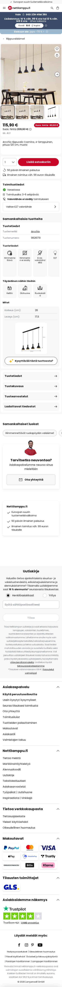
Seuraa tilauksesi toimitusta (20, 706)
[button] (8, 112)
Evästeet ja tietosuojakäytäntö (42, 956)
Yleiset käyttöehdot (15, 822)
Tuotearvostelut (16, 396)
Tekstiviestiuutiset (14, 781)
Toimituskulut (11, 717)
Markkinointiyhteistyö (16, 764)
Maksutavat (10, 728)
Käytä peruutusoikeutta (20, 694)
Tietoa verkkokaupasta (23, 809)
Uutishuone (25, 792)
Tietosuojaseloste (14, 816)
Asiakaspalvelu (16, 687)
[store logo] (21, 8)
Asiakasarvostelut (14, 787)
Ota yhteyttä (11, 711)
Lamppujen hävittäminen (45, 961)
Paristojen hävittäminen (18, 961)
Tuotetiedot (13, 376)
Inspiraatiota (11, 798)
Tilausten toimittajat (21, 878)
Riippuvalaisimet (15, 38)
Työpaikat (9, 792)
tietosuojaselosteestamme (30, 666)
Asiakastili (9, 734)
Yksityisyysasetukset (17, 951)
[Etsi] (52, 8)
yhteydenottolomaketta (22, 662)
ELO (29, 25)
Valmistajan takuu (14, 740)
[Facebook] (21, 945)
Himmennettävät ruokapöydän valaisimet (29, 433)
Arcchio (35, 231)
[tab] (31, 713)
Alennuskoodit (12, 769)
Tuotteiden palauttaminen (20, 723)
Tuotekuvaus (14, 386)
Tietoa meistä (12, 758)
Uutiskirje (8, 775)
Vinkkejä (26, 798)
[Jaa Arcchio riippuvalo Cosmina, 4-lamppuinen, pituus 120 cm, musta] (57, 55)
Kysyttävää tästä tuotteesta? (34, 361)
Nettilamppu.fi (15, 750)
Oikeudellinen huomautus (19, 828)
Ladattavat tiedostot (20, 406)
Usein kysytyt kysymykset (19, 700)
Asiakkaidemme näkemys (25, 899)
